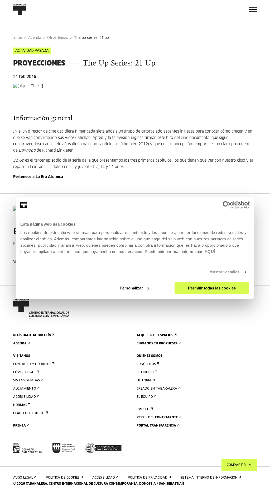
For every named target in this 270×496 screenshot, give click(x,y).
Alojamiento (24, 388)
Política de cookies (62, 477)
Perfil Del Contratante (157, 417)
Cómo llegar (24, 372)
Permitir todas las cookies (212, 288)
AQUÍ (210, 251)
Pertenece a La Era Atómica (38, 177)
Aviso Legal (23, 477)
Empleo (143, 409)
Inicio (17, 38)
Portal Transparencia (156, 425)
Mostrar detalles (224, 272)
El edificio (145, 372)
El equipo (145, 397)
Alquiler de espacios (155, 335)
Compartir (236, 465)
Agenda (34, 38)
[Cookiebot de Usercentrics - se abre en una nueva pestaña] (227, 205)
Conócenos (146, 364)
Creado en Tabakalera (157, 388)
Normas (20, 405)
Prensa (19, 425)
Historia (144, 380)
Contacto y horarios (32, 364)
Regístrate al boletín (32, 335)
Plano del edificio (29, 413)
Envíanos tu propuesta (157, 343)
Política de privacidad (147, 477)
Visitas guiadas (26, 380)
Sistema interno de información (209, 477)
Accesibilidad (24, 397)
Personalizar (131, 288)
